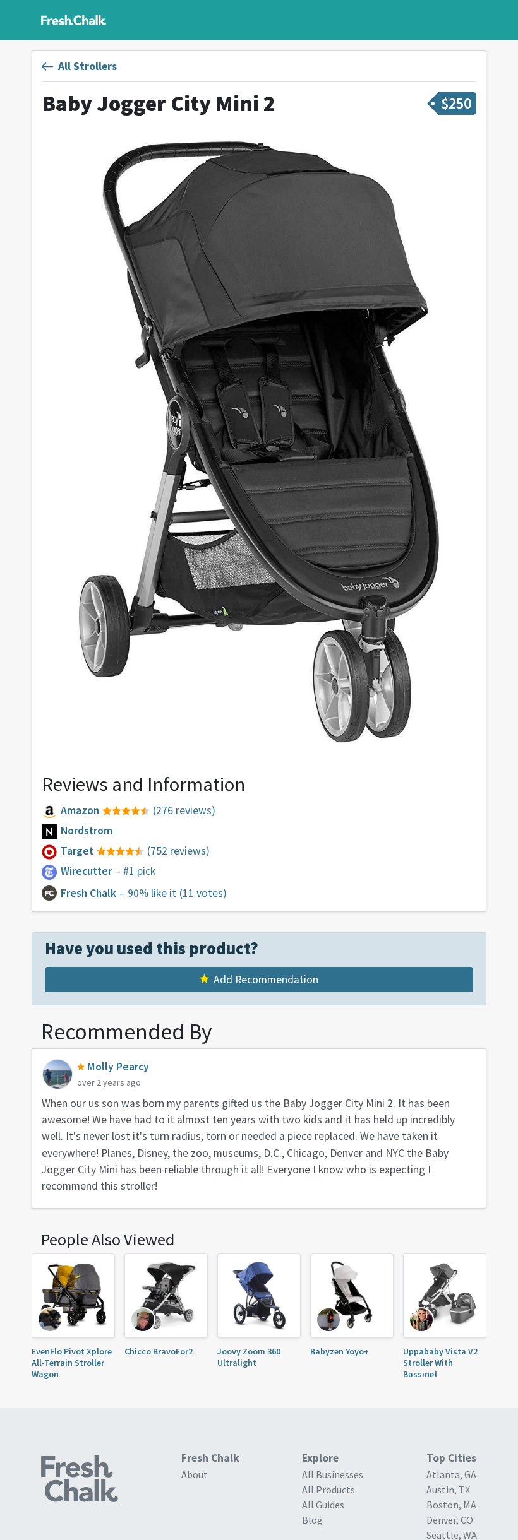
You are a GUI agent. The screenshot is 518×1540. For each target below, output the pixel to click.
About (194, 1474)
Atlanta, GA (451, 1474)
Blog (312, 1519)
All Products (328, 1489)
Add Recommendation (266, 979)
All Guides (323, 1504)
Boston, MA (451, 1504)
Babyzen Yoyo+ (339, 1351)
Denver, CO (449, 1519)
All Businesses (332, 1474)
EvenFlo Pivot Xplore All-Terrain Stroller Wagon (72, 1363)
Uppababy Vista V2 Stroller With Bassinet (440, 1363)
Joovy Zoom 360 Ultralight (248, 1357)
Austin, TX (448, 1489)
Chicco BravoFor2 (158, 1351)
